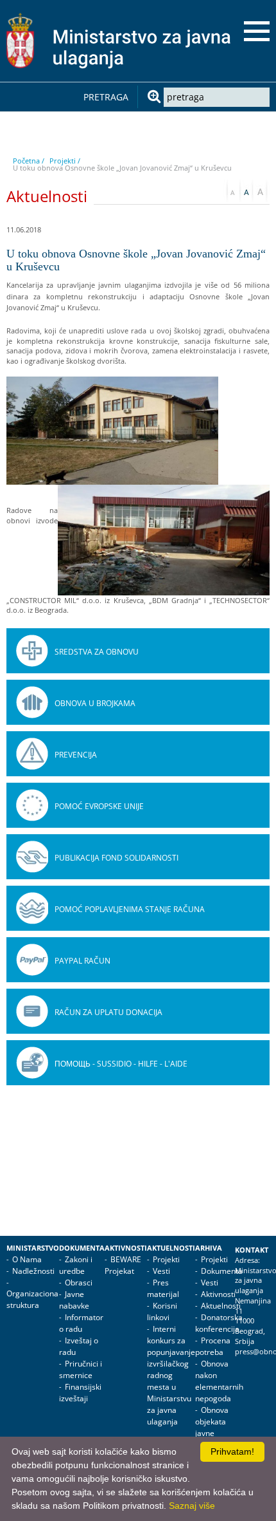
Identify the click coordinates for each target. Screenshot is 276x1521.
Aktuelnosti (171, 1248)
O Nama (27, 1259)
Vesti (161, 1270)
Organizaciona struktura (32, 1299)
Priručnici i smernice (80, 1369)
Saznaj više (192, 1505)
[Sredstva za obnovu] (32, 651)
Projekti (166, 1259)
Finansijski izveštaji (80, 1392)
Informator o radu (81, 1323)
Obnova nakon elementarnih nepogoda (219, 1381)
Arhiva (208, 1248)
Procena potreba (212, 1346)
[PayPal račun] (32, 960)
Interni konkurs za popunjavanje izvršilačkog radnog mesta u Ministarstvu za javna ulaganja (171, 1375)
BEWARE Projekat (123, 1265)
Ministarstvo (32, 1248)
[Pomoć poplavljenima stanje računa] (32, 908)
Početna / (28, 160)
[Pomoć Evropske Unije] (32, 805)
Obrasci (78, 1282)
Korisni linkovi (162, 1311)
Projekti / (64, 160)
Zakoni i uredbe (75, 1265)
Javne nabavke (74, 1300)
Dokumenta (82, 1248)
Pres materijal (163, 1288)
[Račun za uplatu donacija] (32, 1011)
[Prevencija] (32, 754)
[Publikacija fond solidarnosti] (32, 857)
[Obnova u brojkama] (32, 702)
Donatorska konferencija (219, 1323)
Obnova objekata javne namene (212, 1427)
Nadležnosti (33, 1270)
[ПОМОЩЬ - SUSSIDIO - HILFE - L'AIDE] (32, 1063)
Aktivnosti (126, 1248)
